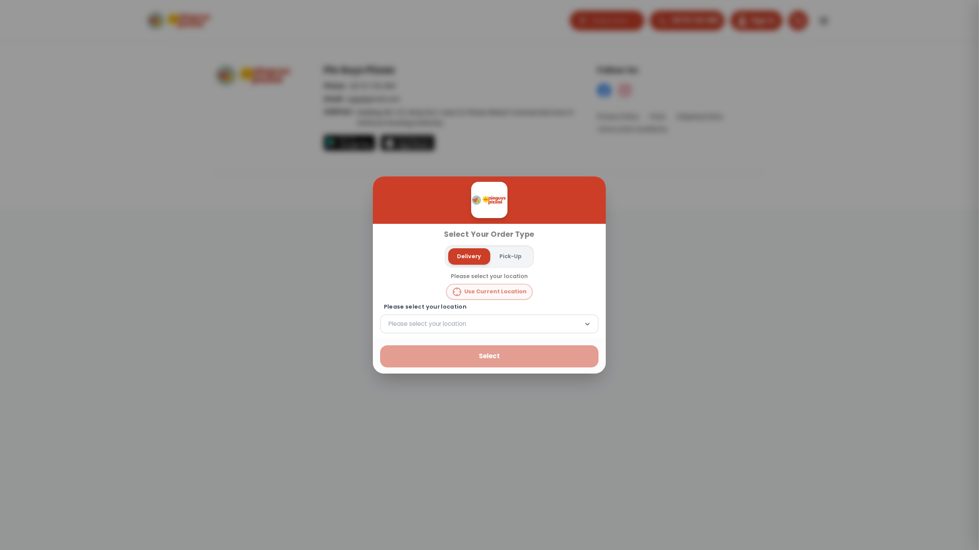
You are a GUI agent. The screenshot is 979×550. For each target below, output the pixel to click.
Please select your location (425, 307)
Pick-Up (510, 256)
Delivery (469, 256)
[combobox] (389, 323)
